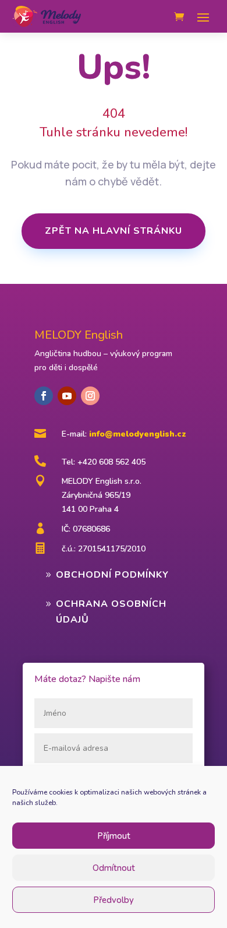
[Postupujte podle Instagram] (90, 395)
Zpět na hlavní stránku (113, 230)
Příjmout (113, 836)
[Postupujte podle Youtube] (67, 395)
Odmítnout (114, 868)
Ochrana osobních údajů (111, 611)
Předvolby (113, 900)
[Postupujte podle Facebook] (43, 395)
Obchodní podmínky (112, 574)
